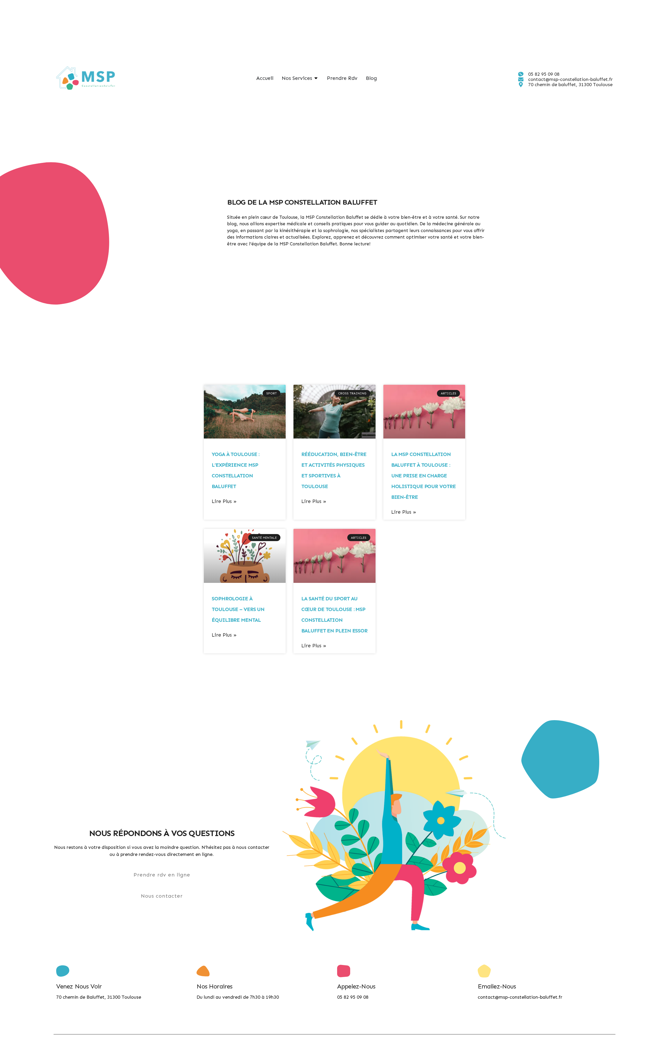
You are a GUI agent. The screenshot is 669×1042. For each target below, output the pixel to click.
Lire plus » (224, 501)
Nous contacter (162, 896)
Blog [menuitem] (371, 78)
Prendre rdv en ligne (162, 875)
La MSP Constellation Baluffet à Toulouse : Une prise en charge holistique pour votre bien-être (423, 475)
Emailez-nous (497, 986)
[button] (316, 78)
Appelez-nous (356, 986)
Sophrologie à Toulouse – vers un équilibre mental (238, 609)
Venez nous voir (79, 986)
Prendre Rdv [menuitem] (342, 78)
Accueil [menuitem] (264, 78)
